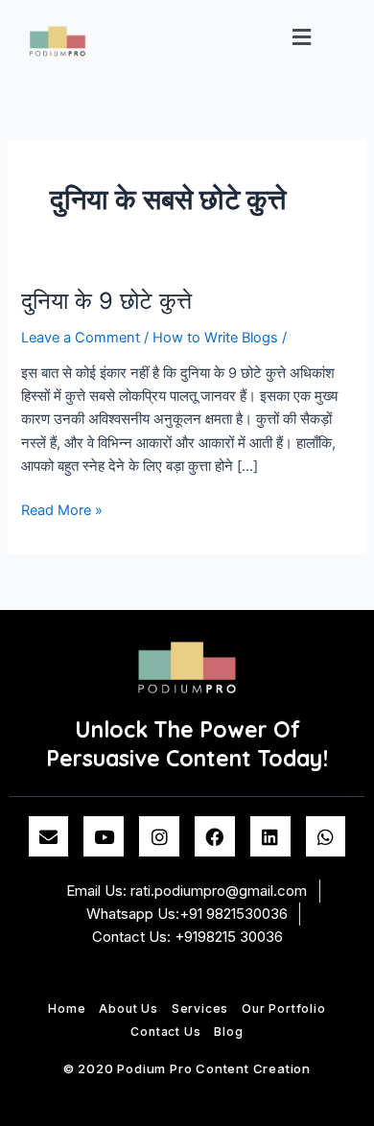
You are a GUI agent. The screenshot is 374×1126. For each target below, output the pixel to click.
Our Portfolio (283, 1008)
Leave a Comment (80, 337)
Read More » (62, 509)
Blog (228, 1031)
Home (66, 1008)
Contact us (165, 1031)
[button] (302, 37)
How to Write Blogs (215, 337)
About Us (128, 1008)
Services (200, 1008)
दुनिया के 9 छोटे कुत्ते (106, 301)
